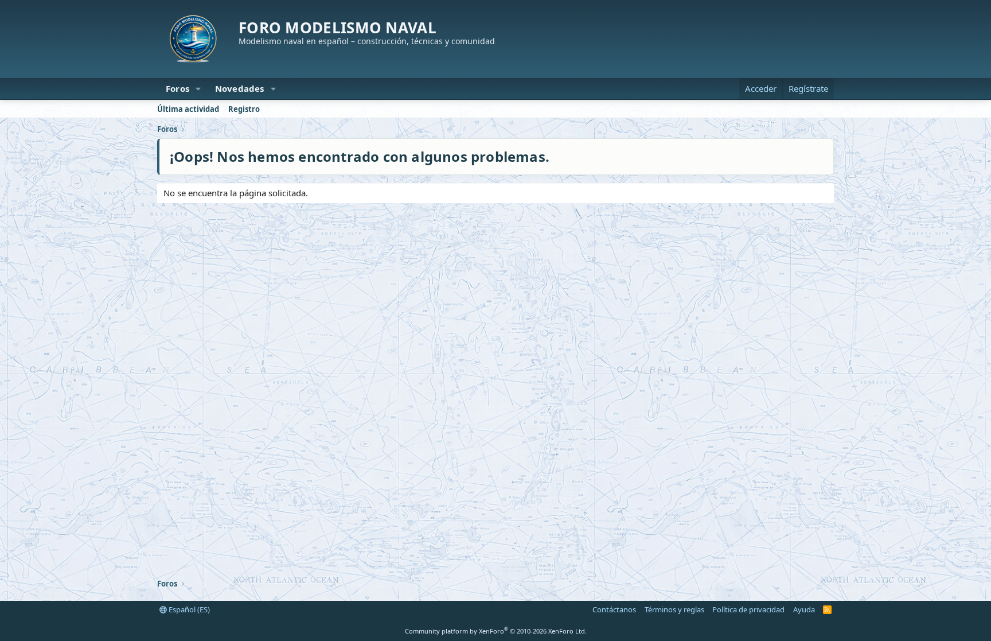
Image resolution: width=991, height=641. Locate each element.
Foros (177, 88)
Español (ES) (188, 609)
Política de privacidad (748, 609)
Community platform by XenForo (496, 631)
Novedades (239, 88)
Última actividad (188, 109)
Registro (244, 109)
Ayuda (804, 609)
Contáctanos (614, 609)
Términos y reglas (674, 609)
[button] (198, 88)
